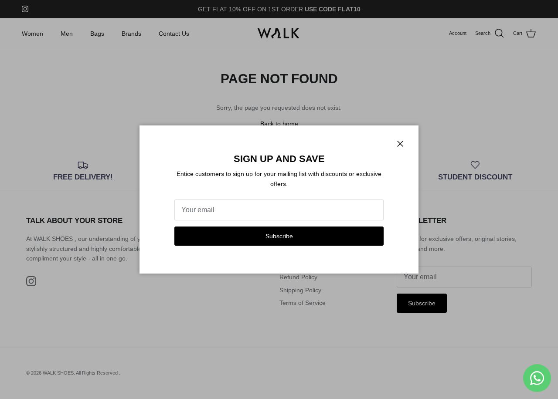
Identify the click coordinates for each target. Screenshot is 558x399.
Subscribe (279, 236)
